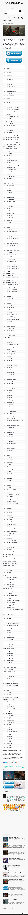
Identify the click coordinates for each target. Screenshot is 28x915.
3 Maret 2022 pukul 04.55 (20, 794)
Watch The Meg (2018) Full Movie (14, 837)
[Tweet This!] (6, 762)
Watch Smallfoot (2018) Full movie (14, 858)
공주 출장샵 (23, 799)
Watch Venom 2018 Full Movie (13, 899)
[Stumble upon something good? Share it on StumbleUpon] (9, 762)
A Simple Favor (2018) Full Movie (14, 865)
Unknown (7, 23)
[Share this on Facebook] (4, 762)
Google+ (15, 8)
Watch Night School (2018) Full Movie (14, 843)
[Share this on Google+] (7, 762)
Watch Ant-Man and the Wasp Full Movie (15, 872)
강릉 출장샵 (12, 798)
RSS (18, 8)
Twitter (13, 8)
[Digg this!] (11, 762)
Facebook (10, 8)
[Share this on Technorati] (18, 762)
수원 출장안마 (10, 799)
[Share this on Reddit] (16, 762)
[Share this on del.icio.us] (13, 762)
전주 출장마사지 (11, 797)
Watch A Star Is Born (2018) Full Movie (13, 19)
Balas (8, 802)
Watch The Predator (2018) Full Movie (15, 893)
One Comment (11, 23)
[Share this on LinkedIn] (15, 762)
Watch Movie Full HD (14, 4)
